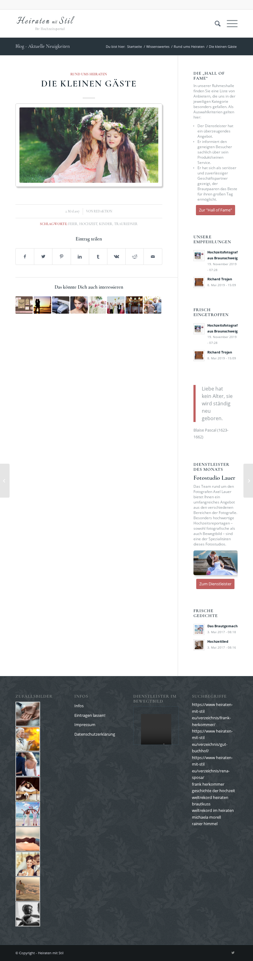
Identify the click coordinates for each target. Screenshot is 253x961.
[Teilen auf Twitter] (43, 257)
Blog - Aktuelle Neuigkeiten (42, 46)
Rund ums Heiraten (88, 74)
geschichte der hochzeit (213, 790)
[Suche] (215, 23)
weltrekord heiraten (210, 797)
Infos (79, 705)
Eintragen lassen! (89, 715)
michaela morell (206, 817)
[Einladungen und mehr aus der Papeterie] (24, 305)
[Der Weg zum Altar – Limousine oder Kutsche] (60, 305)
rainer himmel (205, 823)
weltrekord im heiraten (213, 810)
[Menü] (229, 23)
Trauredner (126, 224)
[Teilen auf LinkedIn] (80, 257)
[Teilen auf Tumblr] (98, 257)
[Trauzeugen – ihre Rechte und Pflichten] (115, 305)
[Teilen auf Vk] (116, 257)
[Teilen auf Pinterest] (61, 257)
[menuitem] (215, 23)
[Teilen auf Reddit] (134, 257)
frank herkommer (208, 784)
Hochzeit (88, 224)
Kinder (105, 224)
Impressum (84, 724)
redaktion (103, 211)
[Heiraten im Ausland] (42, 305)
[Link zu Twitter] (233, 952)
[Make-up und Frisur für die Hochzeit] (79, 305)
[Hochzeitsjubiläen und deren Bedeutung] (5, 481)
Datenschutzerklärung (94, 734)
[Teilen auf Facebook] (25, 257)
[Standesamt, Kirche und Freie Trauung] (134, 305)
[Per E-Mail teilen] (153, 257)
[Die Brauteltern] (152, 305)
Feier (72, 224)
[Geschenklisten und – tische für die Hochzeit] (97, 305)
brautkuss (201, 804)
